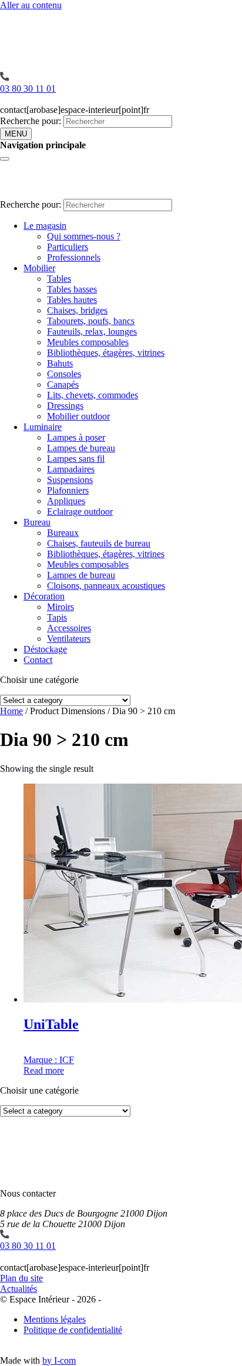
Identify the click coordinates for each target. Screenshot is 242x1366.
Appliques (66, 501)
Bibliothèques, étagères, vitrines (105, 353)
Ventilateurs (68, 639)
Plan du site (21, 1278)
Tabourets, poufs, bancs (91, 321)
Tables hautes (72, 300)
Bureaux (63, 533)
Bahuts (60, 363)
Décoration (44, 596)
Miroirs (60, 607)
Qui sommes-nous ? (83, 236)
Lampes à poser (76, 437)
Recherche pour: (30, 121)
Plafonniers (68, 490)
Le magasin (44, 226)
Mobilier (39, 268)
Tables (59, 279)
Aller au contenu (31, 5)
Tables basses (72, 289)
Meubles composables (88, 342)
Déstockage (45, 649)
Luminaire (42, 427)
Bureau (37, 522)
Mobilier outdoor (78, 416)
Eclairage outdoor (80, 512)
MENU (16, 133)
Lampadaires (71, 469)
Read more (43, 1070)
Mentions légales (54, 1319)
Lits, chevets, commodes (92, 395)
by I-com (59, 1360)
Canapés (63, 384)
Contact (37, 660)
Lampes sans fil (76, 459)
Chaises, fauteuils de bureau (98, 543)
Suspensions (70, 480)
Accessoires (69, 628)
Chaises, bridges (77, 310)
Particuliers (67, 247)
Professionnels (73, 257)
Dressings (65, 406)
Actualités (18, 1289)
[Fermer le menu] (4, 159)
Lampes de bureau (81, 448)
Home (11, 711)
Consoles (64, 374)
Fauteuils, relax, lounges (92, 331)
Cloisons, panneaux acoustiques (106, 586)
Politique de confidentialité (72, 1330)
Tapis (57, 617)
